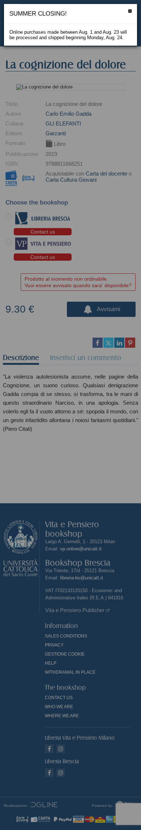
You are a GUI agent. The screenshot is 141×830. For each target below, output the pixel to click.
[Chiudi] (130, 11)
